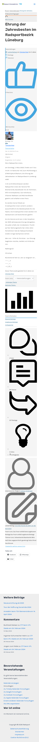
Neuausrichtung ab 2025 (14, 603)
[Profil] (5, 143)
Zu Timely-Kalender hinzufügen (17, 689)
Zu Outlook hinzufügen (13, 695)
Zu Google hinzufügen (13, 692)
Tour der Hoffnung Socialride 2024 (17, 607)
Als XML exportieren (12, 704)
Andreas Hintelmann (26, 491)
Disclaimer (19, 732)
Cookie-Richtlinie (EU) (19, 737)
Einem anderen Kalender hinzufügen (19, 701)
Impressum (19, 734)
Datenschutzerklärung (19, 729)
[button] (8, 686)
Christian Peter (24, 52)
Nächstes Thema (10, 285)
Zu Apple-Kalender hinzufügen (16, 698)
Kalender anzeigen (11, 683)
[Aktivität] (7, 143)
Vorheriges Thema (11, 282)
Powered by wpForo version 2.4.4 (15, 546)
